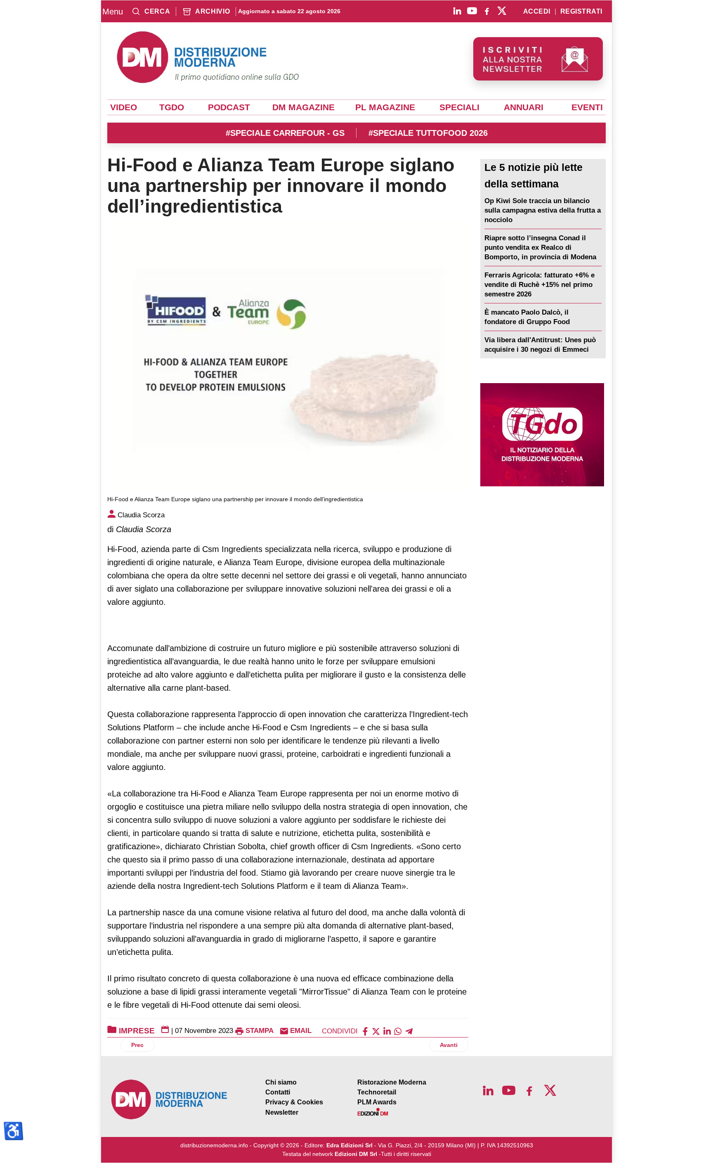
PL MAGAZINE (385, 107)
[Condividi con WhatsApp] (398, 1031)
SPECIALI (459, 107)
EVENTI (587, 107)
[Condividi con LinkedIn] (387, 1031)
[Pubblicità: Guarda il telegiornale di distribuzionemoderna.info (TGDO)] (542, 434)
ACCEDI (536, 11)
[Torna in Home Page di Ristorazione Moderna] (169, 1099)
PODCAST (229, 107)
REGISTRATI (581, 11)
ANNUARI (523, 107)
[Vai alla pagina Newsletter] (538, 59)
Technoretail (376, 1092)
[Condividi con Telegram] (409, 1031)
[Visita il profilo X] (502, 11)
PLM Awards (377, 1102)
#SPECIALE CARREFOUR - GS (285, 133)
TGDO (171, 107)
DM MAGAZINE (303, 107)
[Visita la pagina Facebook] (487, 11)
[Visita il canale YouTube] (472, 11)
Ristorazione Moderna (391, 1082)
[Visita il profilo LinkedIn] (457, 11)
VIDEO (123, 107)
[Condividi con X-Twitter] (376, 1031)
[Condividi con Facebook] (365, 1031)
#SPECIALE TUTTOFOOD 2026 (428, 133)
